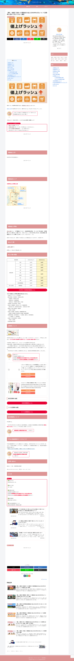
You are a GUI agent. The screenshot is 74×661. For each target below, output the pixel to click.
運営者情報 (43, 657)
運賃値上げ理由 (10, 65)
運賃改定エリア (10, 64)
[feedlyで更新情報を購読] (27, 576)
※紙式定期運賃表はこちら (27, 403)
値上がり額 (9, 67)
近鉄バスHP (9, 108)
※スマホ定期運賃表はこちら (27, 411)
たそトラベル (59, 34)
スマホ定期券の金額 (13, 73)
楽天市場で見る (28, 376)
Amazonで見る (28, 390)
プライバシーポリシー (37, 657)
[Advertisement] (27, 51)
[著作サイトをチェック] (25, 576)
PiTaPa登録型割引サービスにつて (14, 76)
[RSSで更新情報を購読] (29, 576)
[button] (44, 39)
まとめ (9, 79)
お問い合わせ (10, 78)
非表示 (15, 60)
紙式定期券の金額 (13, 72)
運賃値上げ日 (10, 62)
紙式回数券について (11, 75)
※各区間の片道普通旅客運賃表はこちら (27, 289)
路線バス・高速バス (10, 545)
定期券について (10, 70)
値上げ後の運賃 (10, 69)
